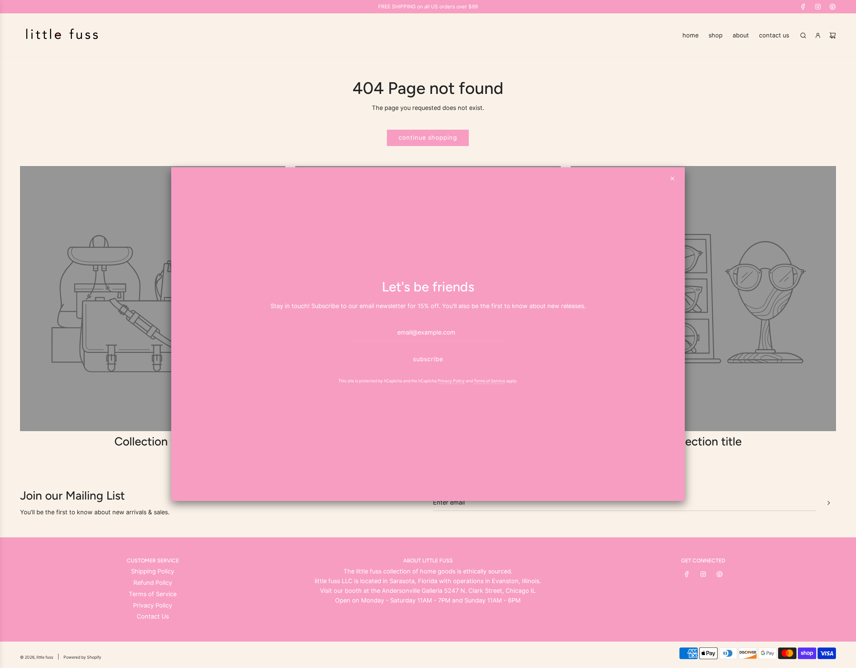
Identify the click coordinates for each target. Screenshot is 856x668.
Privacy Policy (451, 380)
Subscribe (428, 359)
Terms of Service (489, 380)
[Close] (672, 178)
